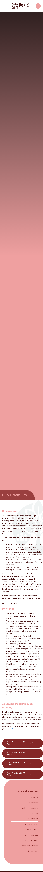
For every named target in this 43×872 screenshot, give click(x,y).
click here (12, 729)
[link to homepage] (6, 6)
